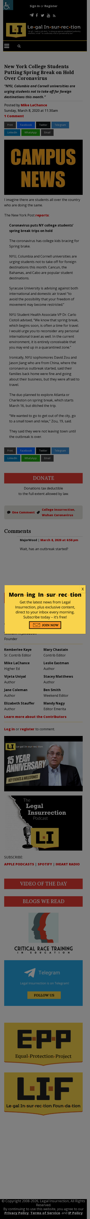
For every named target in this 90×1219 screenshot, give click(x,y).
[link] (45, 589)
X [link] (83, 588)
